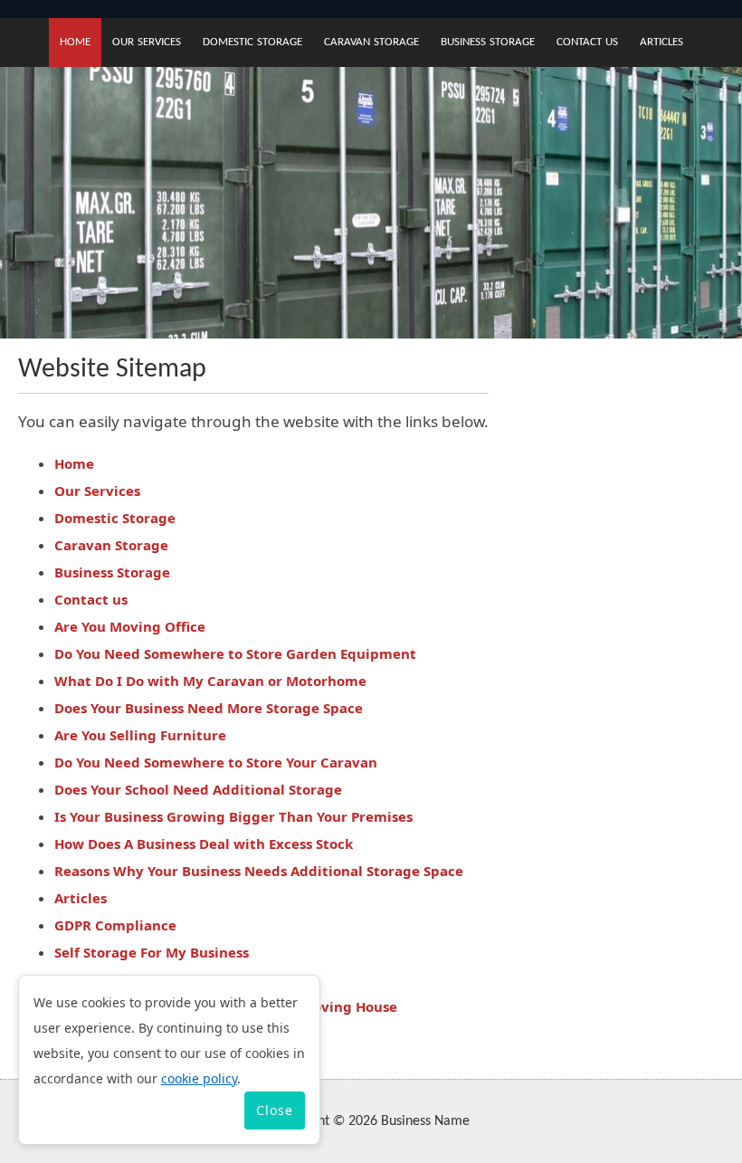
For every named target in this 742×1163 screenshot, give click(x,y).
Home (75, 42)
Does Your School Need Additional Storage (198, 789)
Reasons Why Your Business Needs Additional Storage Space (258, 871)
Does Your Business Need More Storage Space (208, 708)
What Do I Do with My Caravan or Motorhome (210, 681)
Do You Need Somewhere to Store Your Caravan (215, 762)
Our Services (146, 42)
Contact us (587, 42)
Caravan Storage (371, 42)
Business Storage (488, 42)
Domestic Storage (252, 42)
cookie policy (199, 1078)
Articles (661, 42)
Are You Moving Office (129, 626)
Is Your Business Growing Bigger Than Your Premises (233, 816)
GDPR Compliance (115, 925)
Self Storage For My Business (151, 952)
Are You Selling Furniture (140, 735)
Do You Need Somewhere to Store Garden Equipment (235, 653)
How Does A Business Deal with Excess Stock (203, 843)
